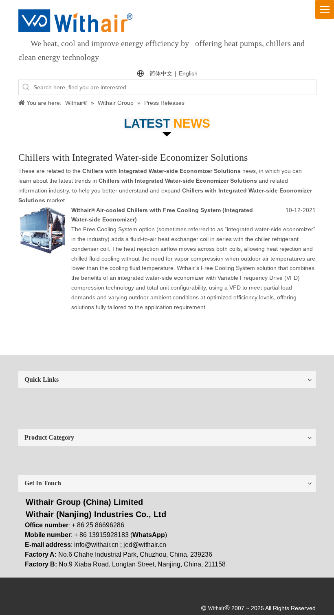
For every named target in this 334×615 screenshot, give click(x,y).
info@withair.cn (96, 544)
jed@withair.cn (144, 544)
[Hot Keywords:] (26, 87)
